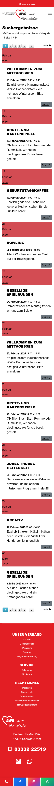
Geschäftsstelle (27, 644)
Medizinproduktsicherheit (27, 700)
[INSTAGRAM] (19, 761)
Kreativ (15, 520)
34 (31, 46)
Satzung (27, 652)
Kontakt (27, 639)
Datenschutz (27, 692)
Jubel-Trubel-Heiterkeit (21, 465)
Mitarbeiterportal (28, 4)
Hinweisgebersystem (27, 705)
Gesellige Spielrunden (20, 292)
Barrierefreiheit (27, 696)
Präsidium (27, 648)
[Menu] (50, 13)
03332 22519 (30, 749)
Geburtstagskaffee (28, 190)
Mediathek (27, 674)
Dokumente (27, 670)
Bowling (15, 242)
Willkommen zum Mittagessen (24, 70)
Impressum (27, 688)
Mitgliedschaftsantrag (27, 656)
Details (45, 104)
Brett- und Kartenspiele (21, 131)
